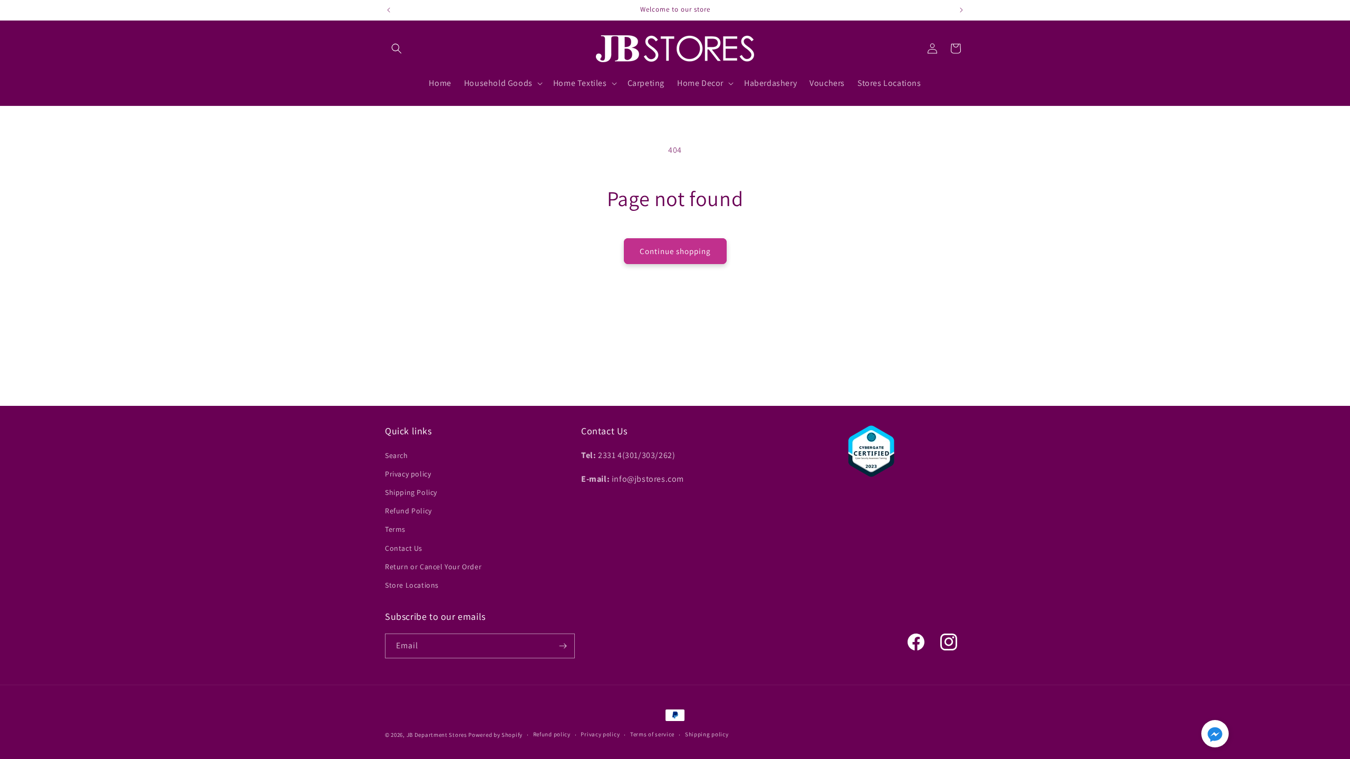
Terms (395, 529)
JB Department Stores (437, 734)
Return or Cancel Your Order (433, 566)
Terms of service (652, 734)
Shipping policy (707, 734)
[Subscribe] (562, 646)
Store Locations (412, 585)
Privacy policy (408, 474)
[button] (396, 48)
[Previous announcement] (388, 10)
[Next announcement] (961, 10)
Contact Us (403, 548)
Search (396, 455)
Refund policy (552, 734)
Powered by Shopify (495, 734)
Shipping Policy (411, 492)
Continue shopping (675, 251)
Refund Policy (408, 510)
